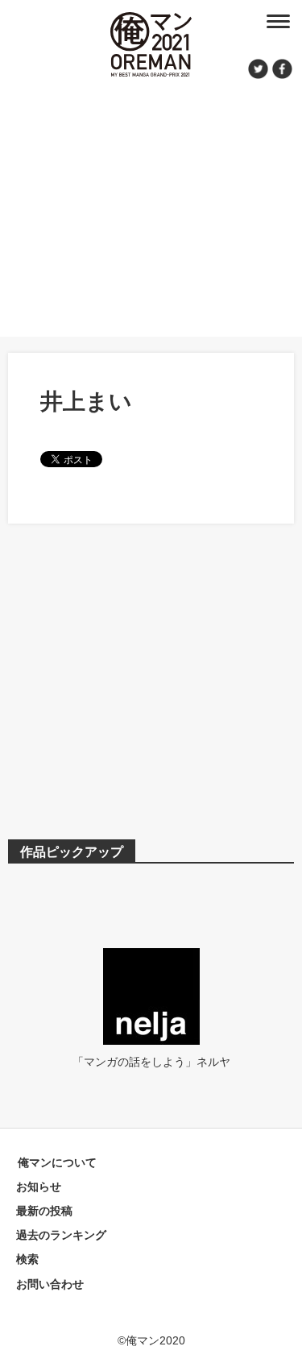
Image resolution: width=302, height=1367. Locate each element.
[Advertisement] (151, 205)
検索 (27, 1259)
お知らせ (38, 1186)
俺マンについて (57, 1162)
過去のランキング (61, 1234)
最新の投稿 (44, 1210)
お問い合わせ (50, 1284)
